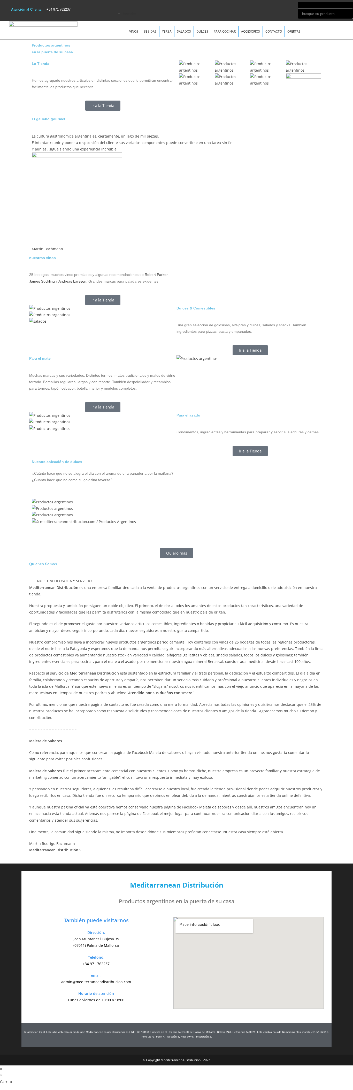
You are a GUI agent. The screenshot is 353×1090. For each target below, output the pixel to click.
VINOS (133, 31)
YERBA (167, 31)
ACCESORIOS (250, 31)
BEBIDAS (150, 31)
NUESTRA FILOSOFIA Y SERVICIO (64, 580)
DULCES (202, 31)
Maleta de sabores (165, 752)
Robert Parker (156, 274)
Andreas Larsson (72, 281)
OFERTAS (294, 31)
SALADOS (184, 31)
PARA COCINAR (225, 31)
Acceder (129, 14)
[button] (206, 3)
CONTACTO (273, 31)
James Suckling (42, 281)
